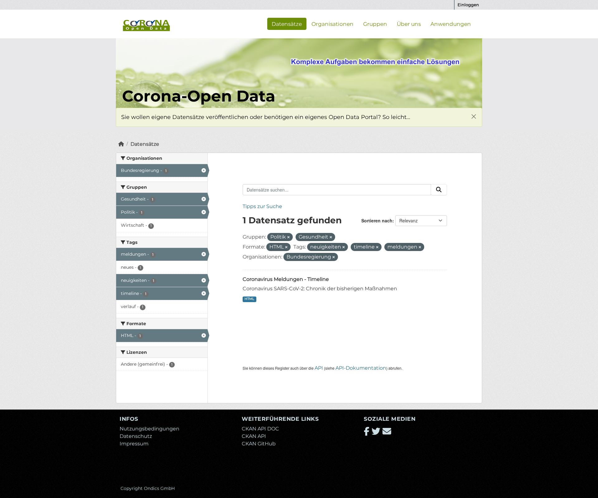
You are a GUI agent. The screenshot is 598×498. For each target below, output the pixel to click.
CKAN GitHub (259, 444)
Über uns (409, 24)
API (319, 368)
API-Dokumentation (360, 368)
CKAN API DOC (260, 429)
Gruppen (375, 24)
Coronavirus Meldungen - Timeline (286, 279)
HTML (249, 299)
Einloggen (468, 4)
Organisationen (332, 24)
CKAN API (254, 436)
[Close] (473, 116)
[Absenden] (439, 189)
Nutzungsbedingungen (149, 429)
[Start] (121, 144)
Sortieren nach (376, 220)
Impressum (134, 444)
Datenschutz (136, 436)
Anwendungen (450, 24)
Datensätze (287, 24)
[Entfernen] (288, 237)
